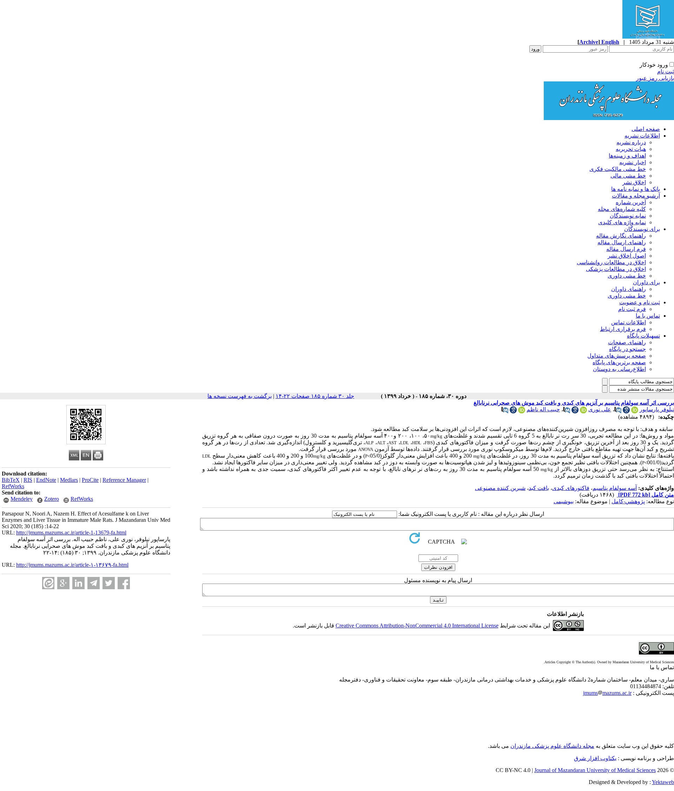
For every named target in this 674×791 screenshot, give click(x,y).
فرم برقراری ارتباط (623, 329)
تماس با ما (648, 316)
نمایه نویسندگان (628, 216)
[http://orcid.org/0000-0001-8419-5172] (634, 411)
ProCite (90, 480)
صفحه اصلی (646, 129)
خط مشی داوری (627, 276)
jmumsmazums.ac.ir (607, 693)
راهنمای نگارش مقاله (621, 236)
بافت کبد (539, 488)
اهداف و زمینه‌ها (627, 156)
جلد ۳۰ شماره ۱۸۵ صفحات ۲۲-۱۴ (315, 396)
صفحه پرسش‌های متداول (616, 356)
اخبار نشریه (632, 162)
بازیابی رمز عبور (655, 78)
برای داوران (646, 282)
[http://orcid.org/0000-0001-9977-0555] (521, 411)
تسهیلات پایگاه (643, 336)
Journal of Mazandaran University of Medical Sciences (595, 770)
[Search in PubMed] (617, 411)
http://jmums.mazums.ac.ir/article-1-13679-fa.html (71, 533)
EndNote (46, 480)
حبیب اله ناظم (543, 409)
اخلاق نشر (634, 182)
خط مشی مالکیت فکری (617, 169)
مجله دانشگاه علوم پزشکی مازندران (552, 746)
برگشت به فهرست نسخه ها (239, 396)
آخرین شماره (631, 202)
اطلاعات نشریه (642, 136)
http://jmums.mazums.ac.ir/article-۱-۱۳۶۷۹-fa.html (72, 565)
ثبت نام (665, 71)
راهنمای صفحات (627, 342)
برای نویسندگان (642, 229)
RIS (28, 480)
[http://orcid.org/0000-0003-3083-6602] (583, 411)
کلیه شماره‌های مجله (622, 209)
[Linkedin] (78, 583)
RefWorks (13, 486)
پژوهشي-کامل (628, 501)
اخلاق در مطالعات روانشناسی (611, 262)
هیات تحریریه (631, 149)
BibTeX (11, 480)
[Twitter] (109, 583)
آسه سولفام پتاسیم (615, 488)
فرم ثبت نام (632, 309)
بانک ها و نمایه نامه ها (635, 189)
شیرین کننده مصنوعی (500, 488)
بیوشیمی (564, 501)
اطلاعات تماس (628, 322)
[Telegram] (93, 583)
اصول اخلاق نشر (627, 256)
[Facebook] (124, 583)
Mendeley (22, 499)
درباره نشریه (631, 142)
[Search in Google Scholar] (626, 411)
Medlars (69, 480)
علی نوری (599, 409)
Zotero (51, 499)
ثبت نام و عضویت (639, 302)
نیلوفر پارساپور (657, 409)
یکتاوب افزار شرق (595, 758)
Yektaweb (663, 782)
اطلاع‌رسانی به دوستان (619, 369)
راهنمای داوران (628, 289)
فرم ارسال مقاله (626, 249)
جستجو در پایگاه (627, 349)
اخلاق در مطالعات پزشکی (616, 269)
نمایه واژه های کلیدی (622, 222)
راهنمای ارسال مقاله (621, 242)
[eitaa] (48, 583)
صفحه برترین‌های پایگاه (619, 362)
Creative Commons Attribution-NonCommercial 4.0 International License (417, 626)
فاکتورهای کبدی (570, 488)
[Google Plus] (63, 583)
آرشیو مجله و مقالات (636, 196)
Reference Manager (124, 480)
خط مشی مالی (628, 176)
